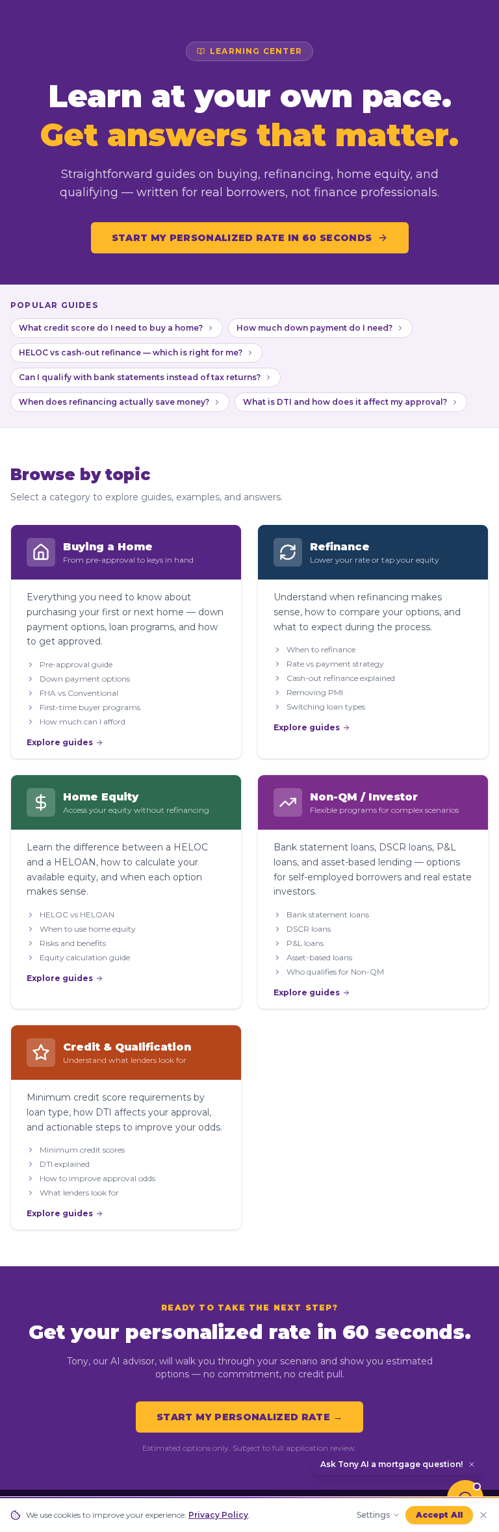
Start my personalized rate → (249, 1417)
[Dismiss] (472, 1464)
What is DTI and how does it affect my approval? (345, 402)
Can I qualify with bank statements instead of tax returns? (140, 377)
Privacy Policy (218, 1515)
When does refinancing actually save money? (114, 402)
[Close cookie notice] (483, 1515)
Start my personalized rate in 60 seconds (242, 238)
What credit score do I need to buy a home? (111, 328)
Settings (373, 1515)
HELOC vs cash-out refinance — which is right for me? (130, 352)
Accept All (439, 1515)
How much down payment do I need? (314, 328)
